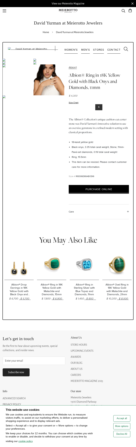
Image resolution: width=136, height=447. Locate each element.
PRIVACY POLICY (12, 404)
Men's (85, 49)
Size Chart (73, 102)
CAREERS (76, 375)
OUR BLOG (77, 362)
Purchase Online (99, 189)
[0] (130, 10)
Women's (71, 49)
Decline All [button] (121, 434)
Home (46, 32)
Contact (113, 49)
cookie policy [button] (25, 441)
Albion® (73, 67)
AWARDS (76, 356)
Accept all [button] (122, 418)
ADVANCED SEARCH (14, 398)
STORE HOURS (79, 344)
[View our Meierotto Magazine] (68, 3)
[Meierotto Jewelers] (68, 11)
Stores (98, 49)
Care (71, 211)
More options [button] (121, 426)
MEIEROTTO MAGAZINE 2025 (87, 381)
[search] (124, 50)
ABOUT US (77, 368)
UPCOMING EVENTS (82, 350)
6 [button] (99, 106)
